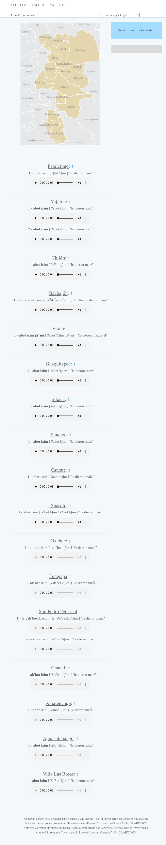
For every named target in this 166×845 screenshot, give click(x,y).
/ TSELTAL (38, 5)
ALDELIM (18, 5)
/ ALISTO (57, 5)
